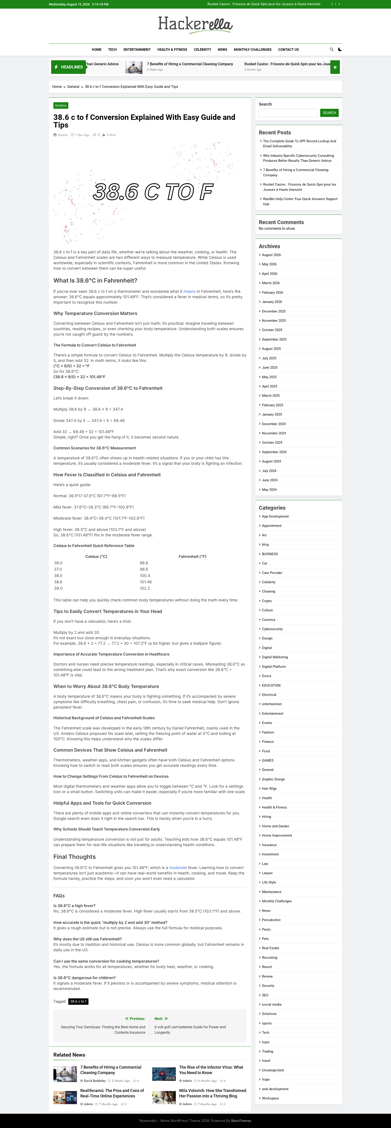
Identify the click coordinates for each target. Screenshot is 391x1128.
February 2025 (272, 405)
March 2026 (271, 283)
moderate (178, 867)
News (222, 50)
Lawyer (267, 873)
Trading (267, 1051)
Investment (270, 854)
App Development (275, 516)
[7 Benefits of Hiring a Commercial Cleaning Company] (97, 69)
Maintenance (271, 892)
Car (264, 563)
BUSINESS (270, 554)
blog (265, 544)
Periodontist (271, 920)
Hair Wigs (269, 789)
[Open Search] (332, 49)
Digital (267, 648)
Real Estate (270, 948)
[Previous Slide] (332, 4)
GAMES (268, 760)
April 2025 (269, 386)
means (190, 291)
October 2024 (272, 443)
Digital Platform (274, 667)
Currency (268, 620)
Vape (266, 1079)
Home (96, 50)
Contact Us (288, 50)
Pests (266, 929)
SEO (265, 995)
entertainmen (272, 704)
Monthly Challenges (253, 50)
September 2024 (274, 452)
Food (266, 751)
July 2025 (269, 358)
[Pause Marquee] (335, 67)
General (61, 105)
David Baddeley (95, 1080)
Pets (265, 939)
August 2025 (271, 349)
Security (268, 986)
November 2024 (274, 433)
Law (265, 864)
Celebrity (202, 50)
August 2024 (271, 461)
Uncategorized (273, 1070)
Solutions (269, 1014)
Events (267, 723)
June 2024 (269, 480)
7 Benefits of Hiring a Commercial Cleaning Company (154, 64)
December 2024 (274, 424)
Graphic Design (273, 779)
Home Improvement (277, 835)
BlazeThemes (241, 1121)
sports (267, 1023)
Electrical (269, 695)
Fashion (268, 732)
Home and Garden (275, 826)
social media (271, 1004)
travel (266, 1061)
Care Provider (272, 573)
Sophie (63, 135)
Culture (267, 610)
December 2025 (274, 311)
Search (265, 104)
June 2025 (269, 368)
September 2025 (274, 339)
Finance (268, 742)
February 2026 (272, 292)
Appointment (271, 526)
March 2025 (271, 396)
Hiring (266, 817)
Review (267, 976)
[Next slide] (339, 4)
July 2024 (269, 471)
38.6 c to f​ (78, 1001)
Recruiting (269, 958)
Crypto (267, 601)
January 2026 (272, 302)
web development (275, 1089)
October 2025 (272, 330)
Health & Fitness (172, 50)
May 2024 (269, 490)
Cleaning (268, 591)
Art (264, 535)
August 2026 (271, 255)
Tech (112, 50)
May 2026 (269, 264)
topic (266, 1042)
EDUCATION (271, 685)
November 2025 (274, 321)
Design (267, 638)
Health (267, 798)
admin (187, 1080)
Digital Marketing (275, 657)
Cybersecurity (272, 629)
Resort (267, 967)
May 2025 (269, 377)
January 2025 (272, 414)
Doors (266, 676)
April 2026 (269, 274)
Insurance (269, 845)
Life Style (269, 882)
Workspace (270, 1098)
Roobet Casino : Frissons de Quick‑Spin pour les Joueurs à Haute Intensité (263, 4)
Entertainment (137, 50)
